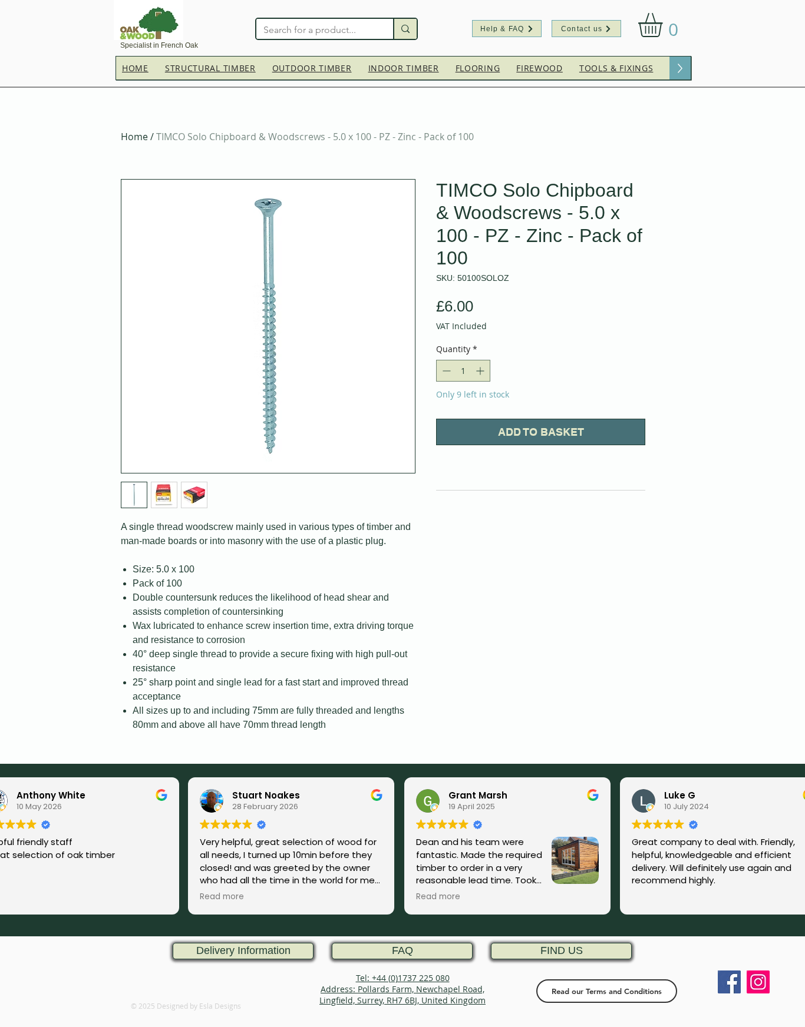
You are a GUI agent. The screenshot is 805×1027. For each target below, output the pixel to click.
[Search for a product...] (405, 29)
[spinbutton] (463, 370)
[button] (664, 25)
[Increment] (481, 370)
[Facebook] (729, 981)
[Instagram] (758, 981)
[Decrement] (445, 370)
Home (134, 136)
